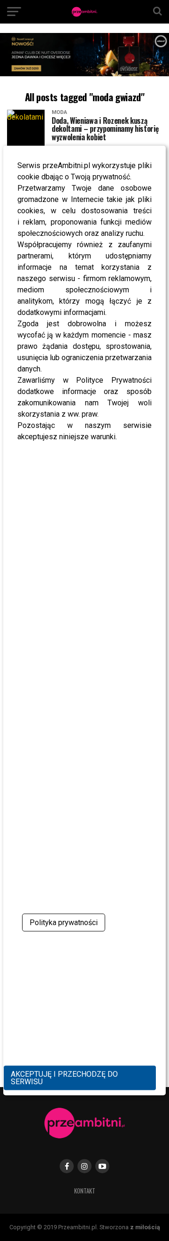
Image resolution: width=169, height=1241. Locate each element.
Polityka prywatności (64, 922)
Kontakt (84, 1190)
